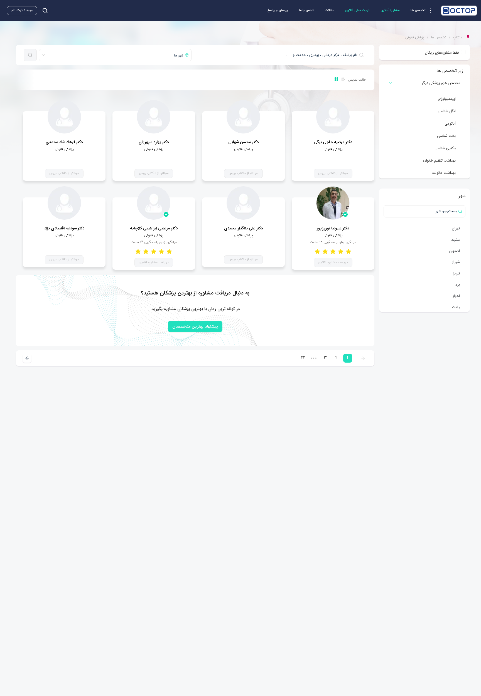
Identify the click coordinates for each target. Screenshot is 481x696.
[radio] (348, 251)
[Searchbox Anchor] (43, 10)
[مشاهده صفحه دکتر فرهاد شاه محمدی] (64, 116)
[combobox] (280, 55)
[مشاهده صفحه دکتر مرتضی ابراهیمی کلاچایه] (153, 203)
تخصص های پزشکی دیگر (441, 83)
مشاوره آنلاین (390, 10)
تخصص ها (438, 37)
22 (303, 357)
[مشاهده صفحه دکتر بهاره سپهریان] (153, 116)
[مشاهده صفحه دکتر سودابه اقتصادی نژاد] (64, 203)
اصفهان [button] (454, 251)
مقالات (329, 10)
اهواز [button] (456, 296)
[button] (423, 10)
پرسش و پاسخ (278, 10)
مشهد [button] (455, 240)
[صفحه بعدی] (27, 358)
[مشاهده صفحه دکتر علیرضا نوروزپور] (333, 203)
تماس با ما (306, 10)
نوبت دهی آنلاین (357, 10)
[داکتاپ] (459, 11)
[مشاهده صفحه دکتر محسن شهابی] (243, 116)
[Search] (30, 55)
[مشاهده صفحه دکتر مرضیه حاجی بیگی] (333, 116)
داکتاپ (457, 37)
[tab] (424, 83)
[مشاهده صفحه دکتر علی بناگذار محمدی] (243, 203)
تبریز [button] (456, 273)
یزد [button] (457, 285)
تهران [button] (456, 228)
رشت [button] (456, 307)
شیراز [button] (456, 262)
